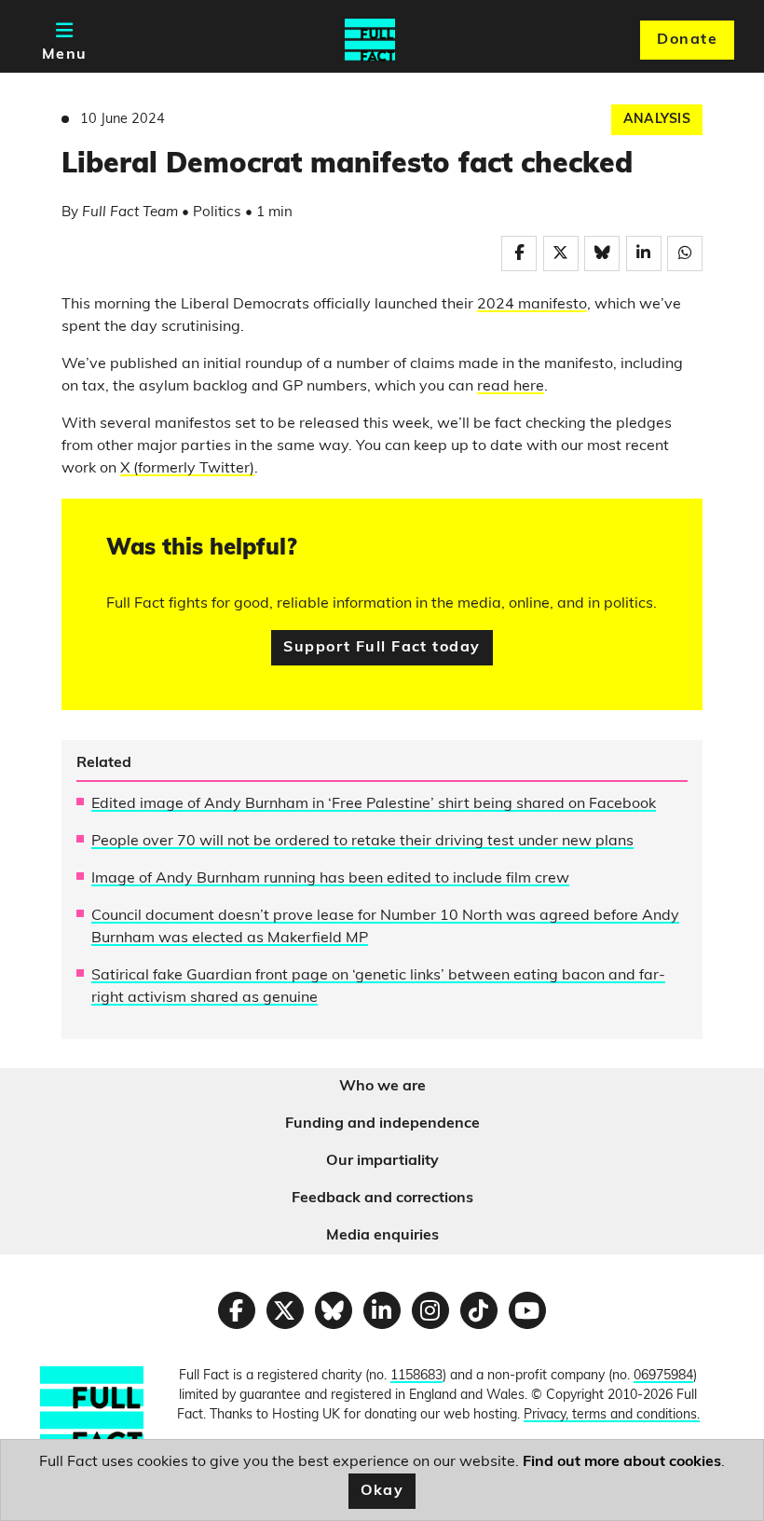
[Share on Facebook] (519, 253)
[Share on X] (561, 253)
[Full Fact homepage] (370, 40)
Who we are (382, 1086)
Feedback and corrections (382, 1198)
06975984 (663, 1376)
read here (510, 386)
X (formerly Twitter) (187, 468)
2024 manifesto (532, 304)
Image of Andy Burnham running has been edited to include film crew (330, 878)
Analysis (656, 120)
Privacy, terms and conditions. (612, 1415)
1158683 (416, 1376)
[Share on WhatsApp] (685, 253)
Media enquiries (382, 1235)
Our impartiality (382, 1161)
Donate (687, 40)
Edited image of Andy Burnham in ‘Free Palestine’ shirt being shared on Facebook (373, 804)
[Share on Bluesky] (602, 253)
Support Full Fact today (381, 647)
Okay (382, 1491)
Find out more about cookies (622, 1462)
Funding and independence (382, 1124)
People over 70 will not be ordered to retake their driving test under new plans (362, 841)
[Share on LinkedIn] (644, 253)
